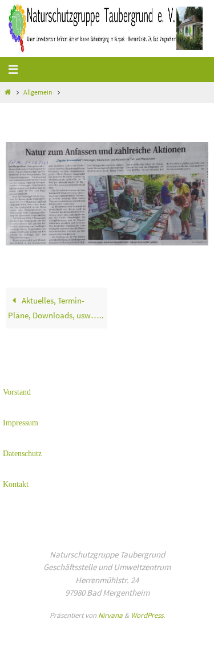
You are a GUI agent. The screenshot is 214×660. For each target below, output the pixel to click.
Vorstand (17, 392)
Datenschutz (22, 453)
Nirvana (110, 615)
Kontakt (16, 484)
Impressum (20, 423)
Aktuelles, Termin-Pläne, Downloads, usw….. (56, 308)
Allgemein (38, 92)
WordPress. (148, 615)
